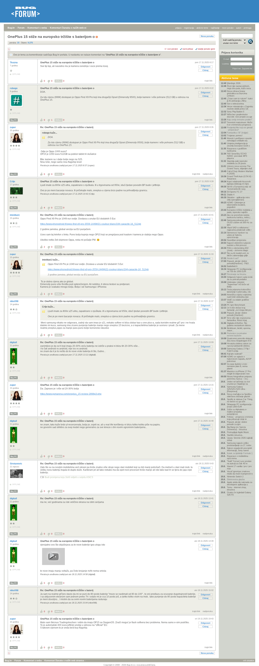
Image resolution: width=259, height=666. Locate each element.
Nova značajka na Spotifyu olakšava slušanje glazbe (239, 395)
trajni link (209, 81)
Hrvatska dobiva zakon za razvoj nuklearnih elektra (239, 344)
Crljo (13, 181)
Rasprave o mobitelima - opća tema (238, 457)
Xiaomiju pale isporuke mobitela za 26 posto (237, 162)
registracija (189, 28)
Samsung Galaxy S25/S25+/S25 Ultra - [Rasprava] (236, 389)
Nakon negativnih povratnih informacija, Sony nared (239, 449)
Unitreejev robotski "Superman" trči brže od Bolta (238, 284)
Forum (21, 28)
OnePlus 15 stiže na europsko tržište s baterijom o (133, 54)
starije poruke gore (206, 49)
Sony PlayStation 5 (235, 111)
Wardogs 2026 (233, 83)
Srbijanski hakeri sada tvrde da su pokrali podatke (240, 278)
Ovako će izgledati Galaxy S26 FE (239, 493)
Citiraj (205, 70)
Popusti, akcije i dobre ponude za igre (237, 423)
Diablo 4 (230, 194)
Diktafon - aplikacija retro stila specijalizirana (238, 198)
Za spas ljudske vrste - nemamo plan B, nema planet (237, 366)
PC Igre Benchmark (236, 305)
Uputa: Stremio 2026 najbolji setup (239, 439)
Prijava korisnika (232, 52)
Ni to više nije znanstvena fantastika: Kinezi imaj (238, 319)
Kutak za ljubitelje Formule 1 (240, 453)
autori (238, 28)
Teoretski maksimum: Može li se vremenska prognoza (239, 123)
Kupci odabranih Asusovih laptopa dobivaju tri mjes (239, 182)
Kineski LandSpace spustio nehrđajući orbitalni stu (239, 139)
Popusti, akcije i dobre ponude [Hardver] (237, 314)
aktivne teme (202, 28)
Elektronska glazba (236, 479)
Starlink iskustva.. (235, 435)
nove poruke (228, 28)
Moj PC (13, 120)
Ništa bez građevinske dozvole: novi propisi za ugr (239, 115)
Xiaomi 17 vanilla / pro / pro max (239, 467)
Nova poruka (207, 36)
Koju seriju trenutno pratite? (239, 119)
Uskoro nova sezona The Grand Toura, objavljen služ (239, 167)
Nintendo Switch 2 (235, 476)
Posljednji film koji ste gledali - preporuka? (239, 128)
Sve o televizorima (235, 104)
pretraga (247, 28)
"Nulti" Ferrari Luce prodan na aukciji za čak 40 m (239, 462)
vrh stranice (248, 660)
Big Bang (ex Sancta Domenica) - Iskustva (237, 428)
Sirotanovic (16, 463)
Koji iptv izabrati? (234, 354)
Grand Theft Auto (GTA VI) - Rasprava (240, 177)
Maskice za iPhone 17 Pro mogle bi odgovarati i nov (239, 372)
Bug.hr (11, 28)
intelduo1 (15, 215)
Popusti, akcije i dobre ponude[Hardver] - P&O (238, 262)
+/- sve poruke (171, 49)
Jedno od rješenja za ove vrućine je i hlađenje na (238, 382)
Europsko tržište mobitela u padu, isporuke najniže (239, 211)
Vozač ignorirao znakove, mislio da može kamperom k (240, 472)
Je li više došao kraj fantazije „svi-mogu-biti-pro (239, 309)
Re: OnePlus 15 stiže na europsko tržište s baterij (66, 127)
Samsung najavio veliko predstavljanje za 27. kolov (239, 444)
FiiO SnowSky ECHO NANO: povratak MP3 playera (237, 156)
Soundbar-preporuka (236, 240)
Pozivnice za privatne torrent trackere (237, 334)
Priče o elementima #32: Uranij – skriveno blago (238, 249)
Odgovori (205, 67)
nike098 (14, 301)
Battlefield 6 (232, 266)
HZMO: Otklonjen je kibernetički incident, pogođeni (236, 204)
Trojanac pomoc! (235, 135)
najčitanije (215, 28)
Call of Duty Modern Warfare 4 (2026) (240, 172)
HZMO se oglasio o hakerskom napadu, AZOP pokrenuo (239, 358)
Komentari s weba (37, 28)
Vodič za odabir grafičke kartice (238, 301)
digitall (13, 342)
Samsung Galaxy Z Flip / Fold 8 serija (238, 349)
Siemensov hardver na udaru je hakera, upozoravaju (237, 235)
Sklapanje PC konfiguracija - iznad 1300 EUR (240, 405)
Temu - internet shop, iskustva (236, 488)
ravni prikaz (187, 49)
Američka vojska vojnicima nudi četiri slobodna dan (239, 295)
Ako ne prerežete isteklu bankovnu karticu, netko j (238, 216)
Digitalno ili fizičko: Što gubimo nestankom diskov (239, 324)
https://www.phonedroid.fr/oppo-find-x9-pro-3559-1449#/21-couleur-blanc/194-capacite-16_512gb (90, 224)
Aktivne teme (229, 78)
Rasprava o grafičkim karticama (237, 149)
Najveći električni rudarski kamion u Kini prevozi (239, 244)
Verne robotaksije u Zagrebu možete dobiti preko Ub (240, 107)
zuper (13, 127)
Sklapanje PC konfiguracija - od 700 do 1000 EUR (240, 270)
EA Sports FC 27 (234, 192)
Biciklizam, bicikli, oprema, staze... (239, 329)
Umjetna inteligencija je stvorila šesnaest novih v (238, 144)
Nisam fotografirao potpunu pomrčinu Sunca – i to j (239, 377)
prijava (178, 28)
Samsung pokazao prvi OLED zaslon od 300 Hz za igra (239, 222)
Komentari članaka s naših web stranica (71, 28)
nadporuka (208, 174)
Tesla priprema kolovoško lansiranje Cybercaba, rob (239, 290)
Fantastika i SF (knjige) (237, 132)
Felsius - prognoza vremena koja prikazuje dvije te (240, 418)
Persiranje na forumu (236, 274)
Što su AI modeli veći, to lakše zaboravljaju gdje (238, 254)
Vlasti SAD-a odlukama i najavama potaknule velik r (239, 228)
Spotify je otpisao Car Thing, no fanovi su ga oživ (240, 400)
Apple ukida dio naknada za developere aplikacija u (239, 483)
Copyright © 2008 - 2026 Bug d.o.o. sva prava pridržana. (130, 665)
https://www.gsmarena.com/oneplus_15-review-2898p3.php (70, 394)
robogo (14, 88)
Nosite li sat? (233, 258)
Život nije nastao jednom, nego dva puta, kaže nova (239, 87)
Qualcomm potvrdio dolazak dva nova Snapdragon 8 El (240, 339)
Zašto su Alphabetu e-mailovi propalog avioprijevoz (237, 411)
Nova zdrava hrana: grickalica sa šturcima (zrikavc (237, 93)
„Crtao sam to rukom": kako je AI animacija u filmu (240, 99)
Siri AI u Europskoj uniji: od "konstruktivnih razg (239, 187)
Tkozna (14, 62)
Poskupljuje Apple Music (238, 432)
